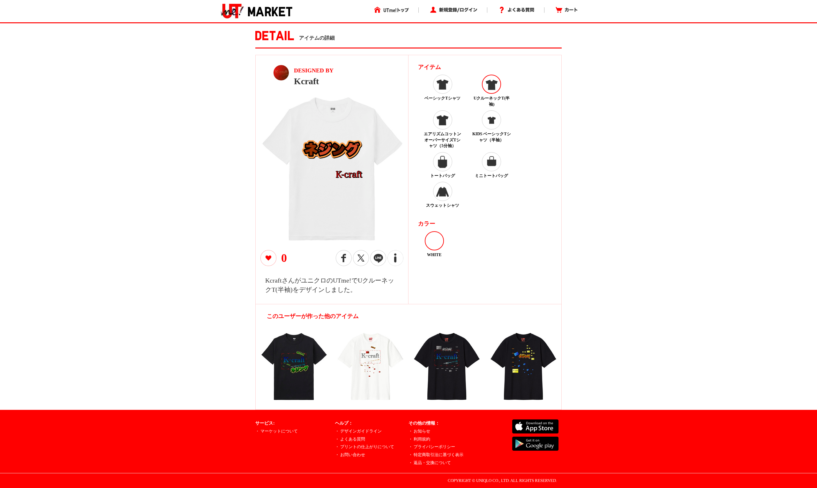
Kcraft (306, 81)
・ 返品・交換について (429, 462)
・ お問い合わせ (350, 454)
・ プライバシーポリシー (431, 446)
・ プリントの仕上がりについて (364, 446)
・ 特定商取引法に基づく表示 (435, 454)
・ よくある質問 (350, 439)
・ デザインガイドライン (358, 431)
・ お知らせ (419, 431)
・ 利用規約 (419, 439)
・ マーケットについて (276, 431)
